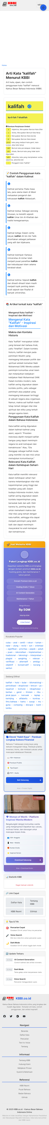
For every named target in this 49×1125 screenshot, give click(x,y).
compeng (18, 705)
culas (8, 642)
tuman (38, 642)
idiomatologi (35, 682)
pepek (33, 649)
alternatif (23, 661)
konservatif (23, 665)
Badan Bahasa (24, 1093)
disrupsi (29, 705)
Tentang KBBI (24, 1060)
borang (36, 665)
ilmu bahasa (11, 701)
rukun (30, 642)
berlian (9, 692)
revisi (23, 645)
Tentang (24, 1046)
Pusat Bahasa (24, 1089)
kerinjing (10, 698)
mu (39, 701)
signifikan (12, 649)
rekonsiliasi (20, 652)
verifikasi (10, 661)
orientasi (39, 645)
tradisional (11, 655)
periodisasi (11, 685)
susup (32, 701)
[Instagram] (17, 1016)
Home (4, 65)
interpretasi (35, 655)
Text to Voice (24, 1043)
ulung (15, 645)
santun (9, 668)
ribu (38, 692)
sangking (22, 658)
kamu (23, 701)
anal (15, 642)
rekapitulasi (35, 689)
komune (22, 689)
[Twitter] (11, 1016)
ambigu (36, 661)
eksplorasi (23, 685)
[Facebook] (4, 1016)
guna (8, 705)
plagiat (9, 658)
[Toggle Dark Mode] (43, 7)
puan (10, 652)
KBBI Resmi (24, 1086)
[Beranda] (9, 4)
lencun (34, 685)
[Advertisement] (24, 37)
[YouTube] (24, 1016)
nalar (8, 645)
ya (40, 685)
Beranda (24, 1031)
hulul (17, 682)
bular (24, 682)
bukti (38, 705)
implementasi (35, 652)
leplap (37, 695)
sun (30, 645)
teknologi (23, 655)
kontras (36, 698)
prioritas (23, 649)
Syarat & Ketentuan (24, 1072)
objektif (9, 665)
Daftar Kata (24, 1035)
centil (22, 642)
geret (19, 692)
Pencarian (24, 1039)
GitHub (25, 1097)
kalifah (9, 682)
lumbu (9, 708)
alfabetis (23, 698)
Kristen (29, 692)
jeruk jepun (11, 695)
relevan (36, 658)
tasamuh (10, 689)
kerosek (25, 695)
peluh (40, 649)
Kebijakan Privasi (25, 1068)
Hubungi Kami (24, 1064)
